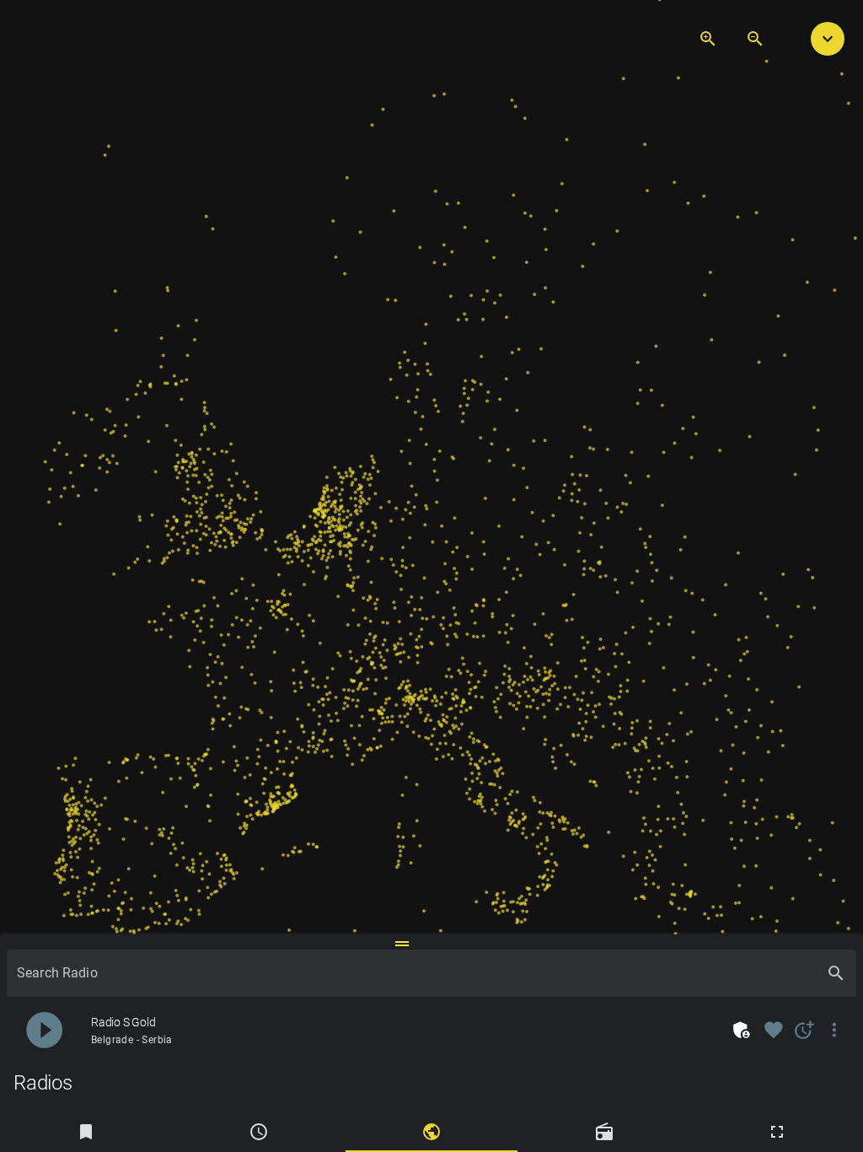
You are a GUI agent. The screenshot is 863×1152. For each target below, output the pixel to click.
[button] (827, 39)
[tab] (86, 1132)
